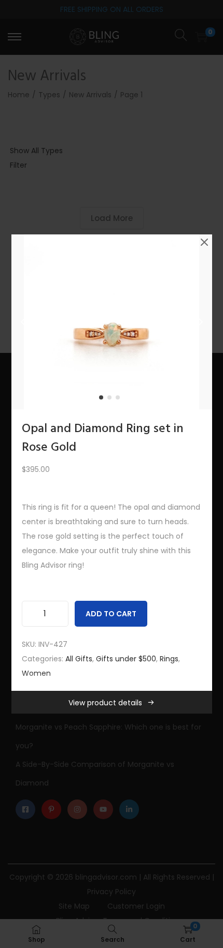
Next (200, 321)
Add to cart (111, 614)
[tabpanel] (111, 321)
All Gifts (78, 659)
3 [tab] (120, 399)
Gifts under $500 (126, 659)
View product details (105, 703)
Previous (22, 321)
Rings (169, 659)
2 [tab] (111, 399)
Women (36, 673)
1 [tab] (103, 399)
